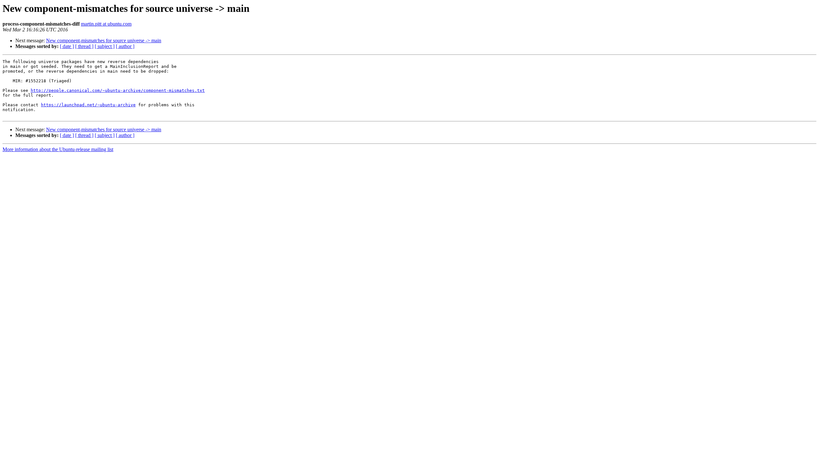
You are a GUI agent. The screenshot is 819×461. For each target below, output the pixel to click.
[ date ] (67, 46)
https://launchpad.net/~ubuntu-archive (88, 104)
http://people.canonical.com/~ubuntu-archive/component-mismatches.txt (118, 90)
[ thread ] (84, 46)
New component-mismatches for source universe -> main (103, 40)
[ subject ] (105, 46)
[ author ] (125, 46)
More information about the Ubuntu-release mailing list (58, 149)
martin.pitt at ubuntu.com (106, 24)
